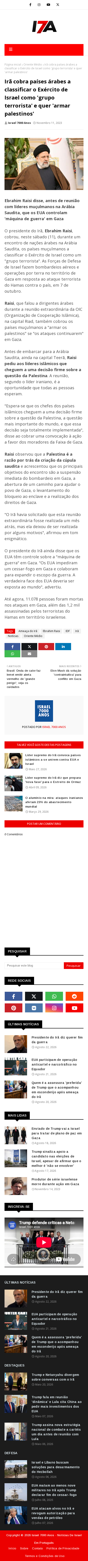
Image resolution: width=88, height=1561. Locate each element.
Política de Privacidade (62, 1548)
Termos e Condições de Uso (45, 1556)
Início (12, 1548)
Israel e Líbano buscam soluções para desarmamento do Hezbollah (56, 1467)
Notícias (13, 636)
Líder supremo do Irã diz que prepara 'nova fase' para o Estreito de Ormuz (53, 780)
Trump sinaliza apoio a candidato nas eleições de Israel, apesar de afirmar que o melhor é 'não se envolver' (56, 1159)
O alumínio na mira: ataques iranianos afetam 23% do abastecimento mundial (54, 802)
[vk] (34, 1008)
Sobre (24, 1548)
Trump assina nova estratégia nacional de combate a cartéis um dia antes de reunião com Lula (56, 1432)
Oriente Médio (32, 64)
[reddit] (74, 996)
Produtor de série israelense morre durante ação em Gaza (55, 1182)
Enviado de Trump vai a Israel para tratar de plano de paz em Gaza (57, 1133)
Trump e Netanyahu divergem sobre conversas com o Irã (55, 1377)
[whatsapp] (54, 996)
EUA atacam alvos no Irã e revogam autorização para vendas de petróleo (53, 1513)
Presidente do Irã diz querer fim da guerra (57, 1040)
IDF (68, 631)
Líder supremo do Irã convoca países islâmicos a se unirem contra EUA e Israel (53, 759)
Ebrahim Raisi (51, 631)
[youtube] (48, 4)
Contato (37, 1548)
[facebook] (30, 4)
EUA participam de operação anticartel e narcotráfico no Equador (54, 1064)
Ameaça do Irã (28, 631)
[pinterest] (14, 1008)
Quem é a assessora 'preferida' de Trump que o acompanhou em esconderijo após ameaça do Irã (57, 1090)
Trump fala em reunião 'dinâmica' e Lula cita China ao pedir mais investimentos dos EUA (57, 1404)
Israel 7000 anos (19, 123)
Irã (77, 631)
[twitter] (57, 4)
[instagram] (39, 4)
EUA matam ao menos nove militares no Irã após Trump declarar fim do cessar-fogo (54, 1490)
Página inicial (13, 64)
